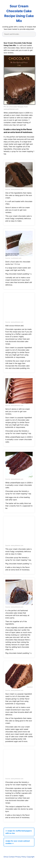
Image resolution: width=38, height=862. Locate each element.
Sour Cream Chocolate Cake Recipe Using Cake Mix (19, 13)
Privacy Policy (20, 857)
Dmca (6, 857)
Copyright (30, 857)
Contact (12, 857)
